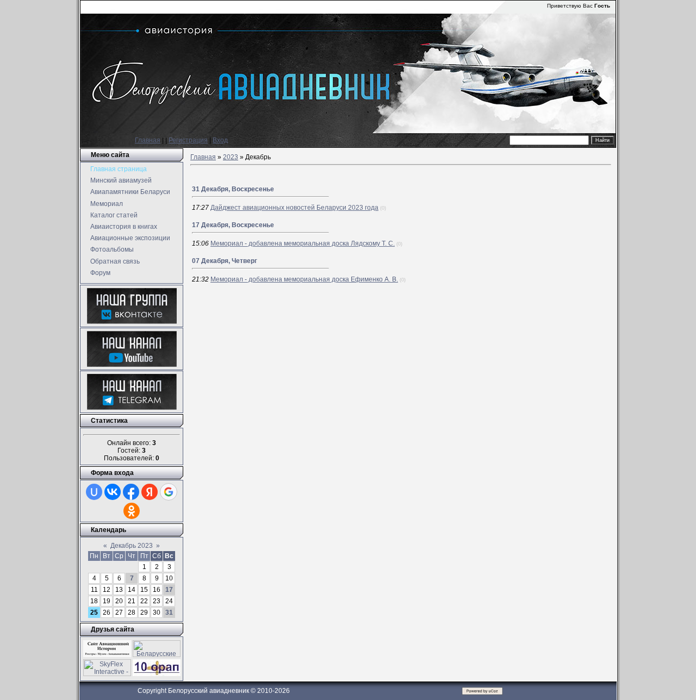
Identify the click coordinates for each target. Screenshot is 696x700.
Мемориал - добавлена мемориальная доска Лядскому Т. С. (302, 243)
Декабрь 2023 (131, 545)
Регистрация (188, 140)
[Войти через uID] (94, 492)
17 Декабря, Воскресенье (233, 225)
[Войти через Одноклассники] (131, 511)
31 (169, 612)
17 (169, 589)
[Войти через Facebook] (131, 492)
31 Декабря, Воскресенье (233, 189)
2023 (230, 157)
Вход (220, 140)
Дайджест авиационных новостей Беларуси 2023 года (294, 207)
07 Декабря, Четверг (224, 261)
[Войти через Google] (168, 492)
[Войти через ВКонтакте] (112, 492)
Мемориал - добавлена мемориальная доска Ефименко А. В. (304, 279)
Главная (147, 140)
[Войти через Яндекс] (149, 492)
